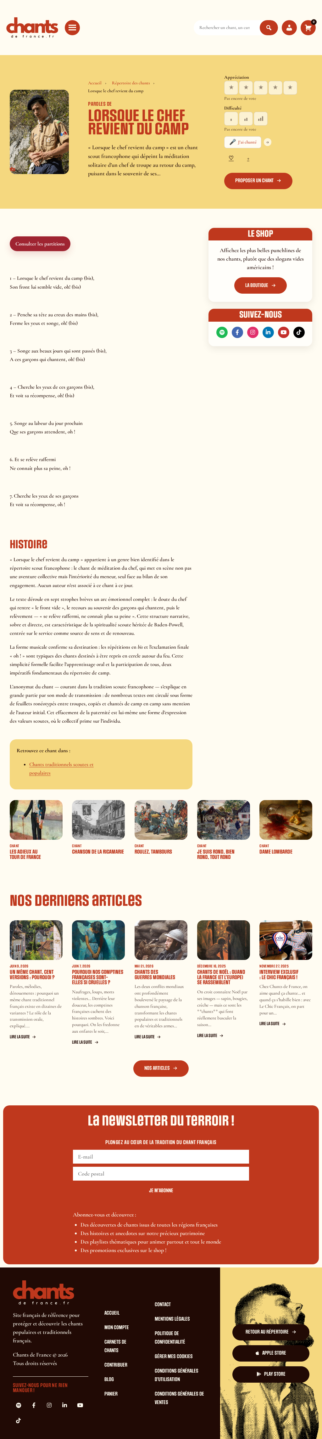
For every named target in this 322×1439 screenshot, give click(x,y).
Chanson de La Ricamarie (98, 852)
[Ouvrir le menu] (72, 27)
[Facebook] (237, 332)
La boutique (256, 285)
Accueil (95, 83)
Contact (163, 1304)
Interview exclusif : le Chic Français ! (278, 975)
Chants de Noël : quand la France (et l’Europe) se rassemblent (221, 977)
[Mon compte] (289, 27)
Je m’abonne (161, 1191)
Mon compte (116, 1327)
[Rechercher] (269, 27)
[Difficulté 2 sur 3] (246, 119)
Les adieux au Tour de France (25, 855)
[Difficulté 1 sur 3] (231, 119)
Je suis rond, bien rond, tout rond (216, 855)
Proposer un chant (254, 181)
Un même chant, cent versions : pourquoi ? (32, 975)
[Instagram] (252, 332)
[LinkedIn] (268, 332)
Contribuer (115, 1365)
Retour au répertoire (267, 1332)
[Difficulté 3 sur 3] (261, 119)
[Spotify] (222, 332)
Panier (111, 1394)
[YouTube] (283, 332)
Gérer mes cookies (174, 1356)
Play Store (275, 1374)
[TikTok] (299, 332)
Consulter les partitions (40, 243)
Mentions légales (172, 1319)
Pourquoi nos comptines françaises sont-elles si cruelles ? (97, 977)
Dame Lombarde (275, 852)
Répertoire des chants (131, 83)
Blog (109, 1379)
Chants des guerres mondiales (155, 975)
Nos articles (157, 1068)
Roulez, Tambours (153, 852)
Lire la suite (20, 1037)
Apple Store (274, 1353)
